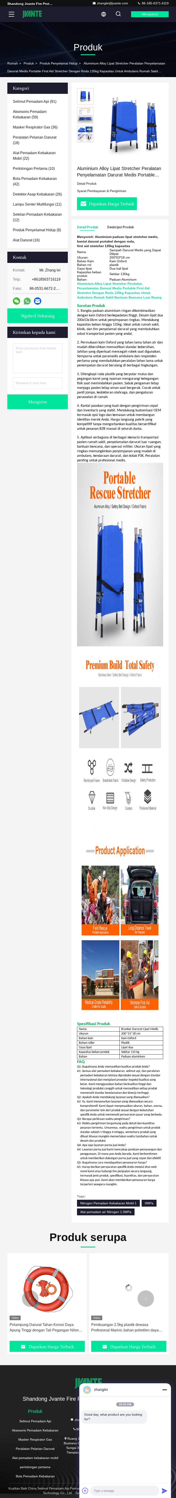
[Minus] (164, 1389)
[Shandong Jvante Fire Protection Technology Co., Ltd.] (31, 14)
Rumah (12, 63)
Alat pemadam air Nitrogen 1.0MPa (105, 1212)
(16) (26, 240)
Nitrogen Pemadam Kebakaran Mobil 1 (108, 1203)
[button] (30, 1298)
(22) (34, 155)
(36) (35, 127)
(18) (34, 140)
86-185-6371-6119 (155, 3)
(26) (37, 194)
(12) (37, 217)
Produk (29, 63)
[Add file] (85, 1491)
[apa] (27, 301)
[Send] (164, 1491)
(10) (34, 168)
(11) (37, 204)
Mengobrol (150, 14)
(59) (30, 114)
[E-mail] (38, 301)
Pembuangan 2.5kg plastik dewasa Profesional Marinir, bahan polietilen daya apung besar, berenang (43, 1328)
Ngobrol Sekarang (38, 315)
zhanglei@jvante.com (112, 3)
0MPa (149, 1203)
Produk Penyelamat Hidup (58, 63)
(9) (37, 230)
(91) (34, 101)
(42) (35, 181)
